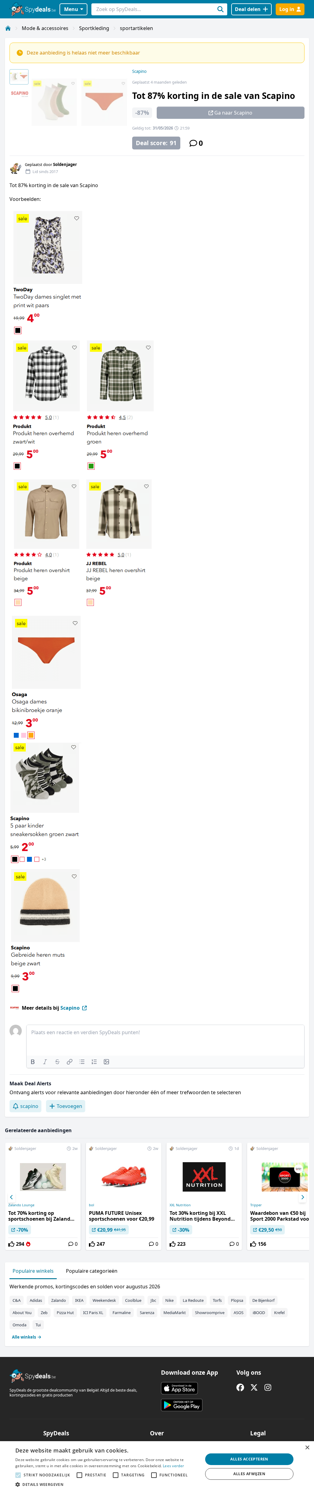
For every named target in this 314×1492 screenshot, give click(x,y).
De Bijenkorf (263, 1300)
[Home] (8, 28)
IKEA (79, 1300)
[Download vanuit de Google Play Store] (181, 1405)
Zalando (58, 1300)
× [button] (307, 1447)
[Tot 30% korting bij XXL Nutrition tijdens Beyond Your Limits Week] (204, 1196)
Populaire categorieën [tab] (91, 1271)
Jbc (153, 1300)
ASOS (238, 1312)
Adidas (36, 1300)
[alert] (157, 1466)
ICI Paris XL (93, 1312)
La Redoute (193, 1300)
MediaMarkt (174, 1312)
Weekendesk (104, 1300)
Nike (169, 1300)
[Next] (302, 1197)
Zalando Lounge (21, 1205)
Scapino (139, 71)
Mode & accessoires (45, 28)
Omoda (19, 1325)
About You (22, 1312)
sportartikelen (136, 28)
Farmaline (122, 1312)
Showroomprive (209, 1312)
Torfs (217, 1300)
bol (91, 1205)
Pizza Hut (65, 1312)
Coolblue (133, 1300)
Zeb (44, 1312)
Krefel (279, 1312)
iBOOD (259, 1312)
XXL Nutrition (180, 1205)
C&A (17, 1300)
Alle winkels (24, 1337)
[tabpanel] (157, 1310)
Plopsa (237, 1300)
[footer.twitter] (254, 1387)
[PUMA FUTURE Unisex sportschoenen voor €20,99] (123, 1196)
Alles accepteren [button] (249, 1459)
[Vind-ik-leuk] (11, 1244)
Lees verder (173, 1465)
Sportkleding (94, 28)
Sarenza (147, 1312)
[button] (106, 1484)
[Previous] (11, 1197)
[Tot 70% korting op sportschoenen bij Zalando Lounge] (43, 1196)
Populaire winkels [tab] (33, 1271)
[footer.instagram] (268, 1387)
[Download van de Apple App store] (179, 1388)
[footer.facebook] (240, 1387)
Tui (38, 1325)
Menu (71, 9)
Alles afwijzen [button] (249, 1473)
